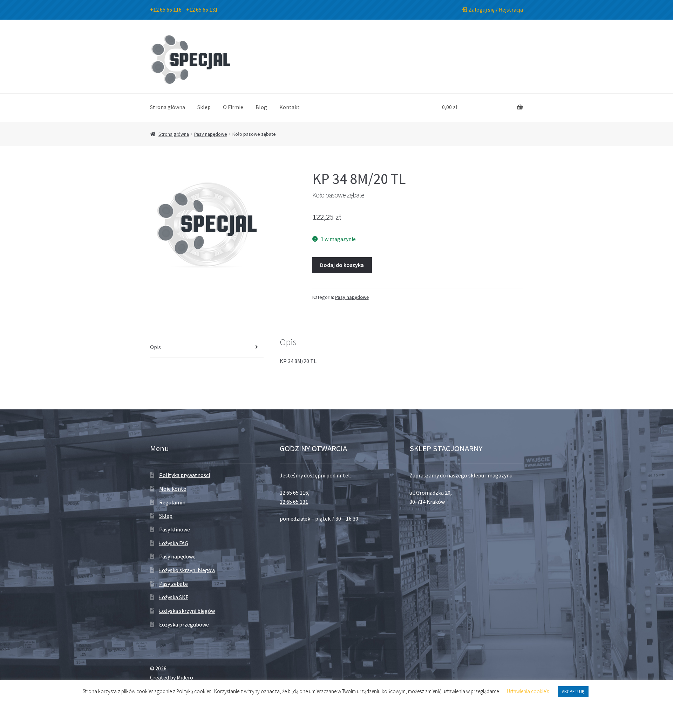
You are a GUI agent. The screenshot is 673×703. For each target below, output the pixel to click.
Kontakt (289, 107)
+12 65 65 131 (202, 9)
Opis (155, 346)
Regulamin (172, 502)
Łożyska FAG (173, 543)
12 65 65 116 (294, 492)
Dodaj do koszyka (342, 264)
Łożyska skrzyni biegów (187, 610)
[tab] (207, 347)
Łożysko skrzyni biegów (187, 570)
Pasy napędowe (210, 134)
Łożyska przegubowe (184, 624)
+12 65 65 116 (166, 9)
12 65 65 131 (294, 501)
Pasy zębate (173, 583)
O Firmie (233, 107)
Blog (261, 107)
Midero (185, 677)
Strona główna (167, 107)
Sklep (204, 107)
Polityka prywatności (184, 474)
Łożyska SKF (173, 597)
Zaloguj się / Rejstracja (496, 9)
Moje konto (172, 488)
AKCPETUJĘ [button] (573, 692)
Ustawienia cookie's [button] (528, 691)
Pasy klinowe (174, 529)
